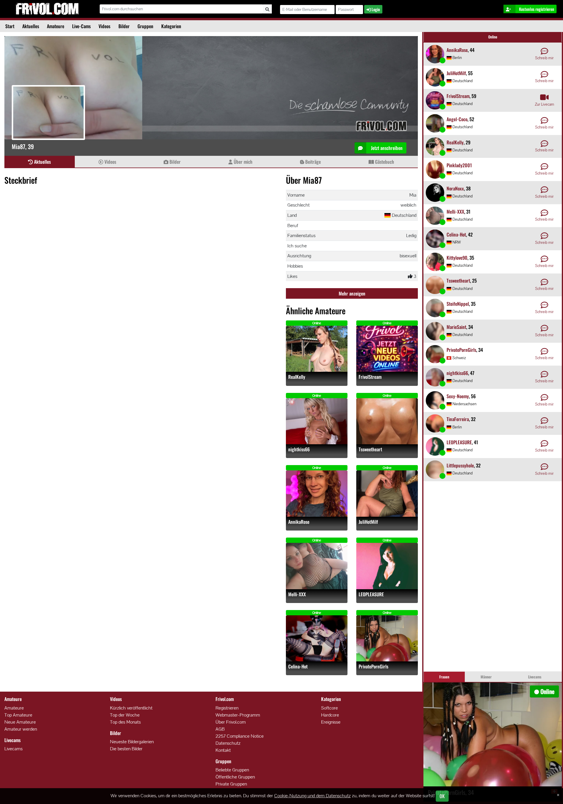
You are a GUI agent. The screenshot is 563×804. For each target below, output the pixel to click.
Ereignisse (330, 722)
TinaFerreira (458, 419)
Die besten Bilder (126, 749)
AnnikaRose (298, 522)
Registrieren (227, 708)
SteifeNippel (458, 303)
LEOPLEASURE (371, 594)
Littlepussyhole (460, 465)
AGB (220, 729)
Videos (104, 26)
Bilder (124, 26)
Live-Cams (81, 26)
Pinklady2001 (459, 165)
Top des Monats (125, 722)
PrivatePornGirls (373, 666)
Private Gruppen (231, 784)
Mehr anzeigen (352, 293)
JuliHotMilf (368, 522)
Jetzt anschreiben (386, 147)
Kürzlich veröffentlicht (131, 708)
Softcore (329, 708)
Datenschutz (228, 743)
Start (9, 26)
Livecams (13, 749)
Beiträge (312, 161)
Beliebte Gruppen (232, 770)
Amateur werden (20, 729)
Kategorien (171, 26)
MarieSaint (456, 326)
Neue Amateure (20, 722)
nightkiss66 (299, 449)
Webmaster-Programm (238, 715)
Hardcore (330, 715)
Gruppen (145, 26)
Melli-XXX (297, 594)
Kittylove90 (457, 257)
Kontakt (223, 750)
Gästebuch (384, 161)
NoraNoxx (455, 188)
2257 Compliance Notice (240, 736)
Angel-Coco (457, 119)
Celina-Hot (298, 666)
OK (442, 796)
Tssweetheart (370, 449)
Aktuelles (30, 26)
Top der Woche (125, 715)
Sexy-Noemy (458, 396)
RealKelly (296, 377)
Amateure (55, 26)
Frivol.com (47, 9)
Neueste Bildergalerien (132, 742)
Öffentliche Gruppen (235, 777)
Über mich (242, 161)
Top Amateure (18, 715)
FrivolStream (370, 377)
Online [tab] (492, 37)
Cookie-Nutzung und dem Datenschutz (312, 796)
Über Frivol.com (231, 722)
